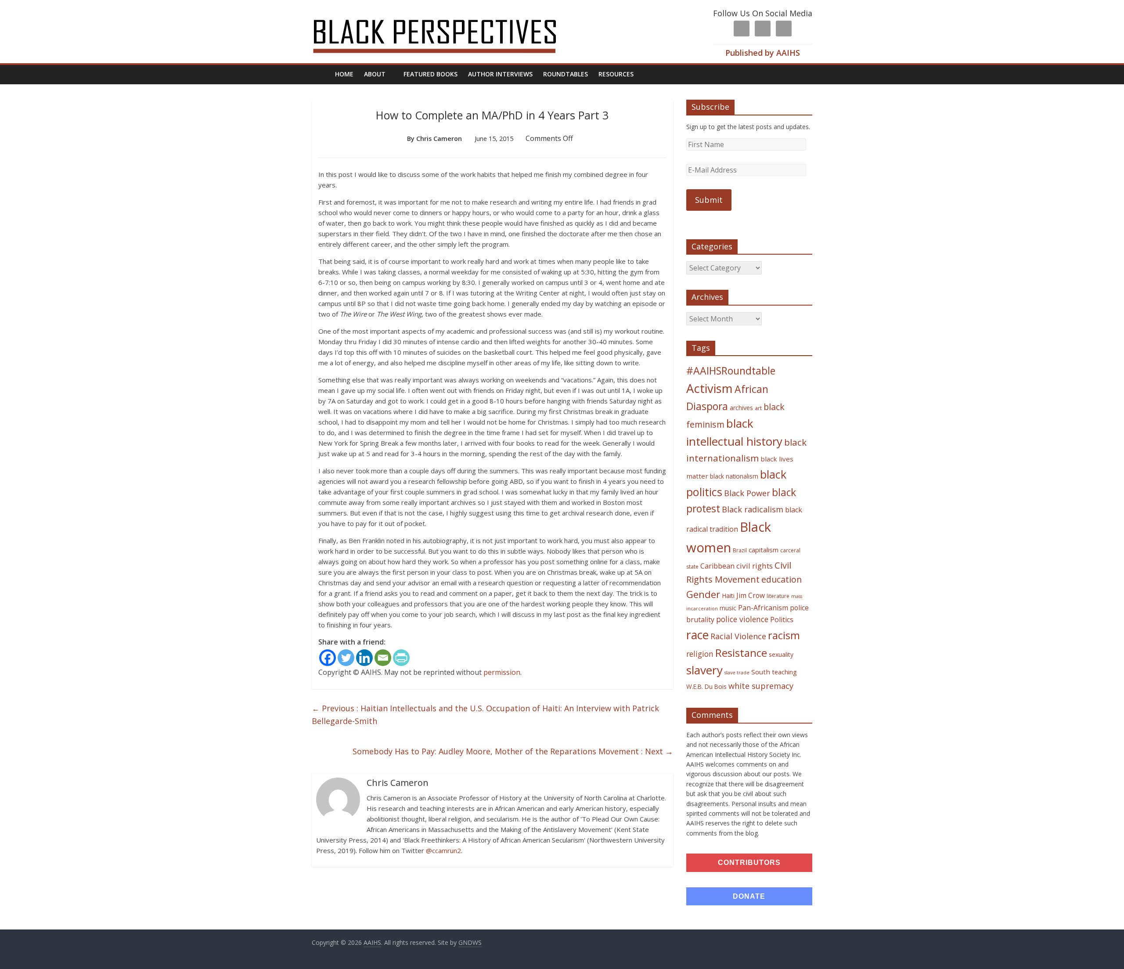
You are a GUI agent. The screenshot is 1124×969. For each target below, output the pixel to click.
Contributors (749, 862)
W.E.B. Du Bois (706, 686)
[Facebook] (327, 657)
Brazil (740, 550)
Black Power (747, 493)
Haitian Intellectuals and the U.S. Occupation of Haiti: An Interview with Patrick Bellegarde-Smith (485, 714)
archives (741, 407)
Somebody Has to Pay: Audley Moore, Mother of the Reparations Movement (513, 751)
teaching (784, 671)
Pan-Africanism (763, 607)
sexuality (781, 654)
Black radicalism (752, 509)
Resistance (741, 652)
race (697, 635)
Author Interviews (500, 74)
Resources (616, 74)
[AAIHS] (446, 14)
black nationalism (734, 476)
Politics (781, 619)
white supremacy (760, 686)
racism (784, 635)
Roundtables (565, 74)
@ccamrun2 (443, 850)
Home (344, 74)
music (728, 608)
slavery (704, 670)
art (758, 408)
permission (501, 672)
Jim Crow (750, 595)
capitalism (763, 549)
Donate (749, 896)
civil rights (754, 566)
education (781, 579)
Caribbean (717, 566)
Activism (709, 388)
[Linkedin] (364, 657)
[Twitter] (346, 657)
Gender (703, 594)
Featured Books (430, 74)
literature (778, 596)
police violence (742, 619)
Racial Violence (738, 636)
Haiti (728, 595)
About (374, 74)
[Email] (383, 657)
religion (699, 654)
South (760, 671)
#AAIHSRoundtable (730, 371)
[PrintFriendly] (401, 657)
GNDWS (470, 942)
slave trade (736, 673)
